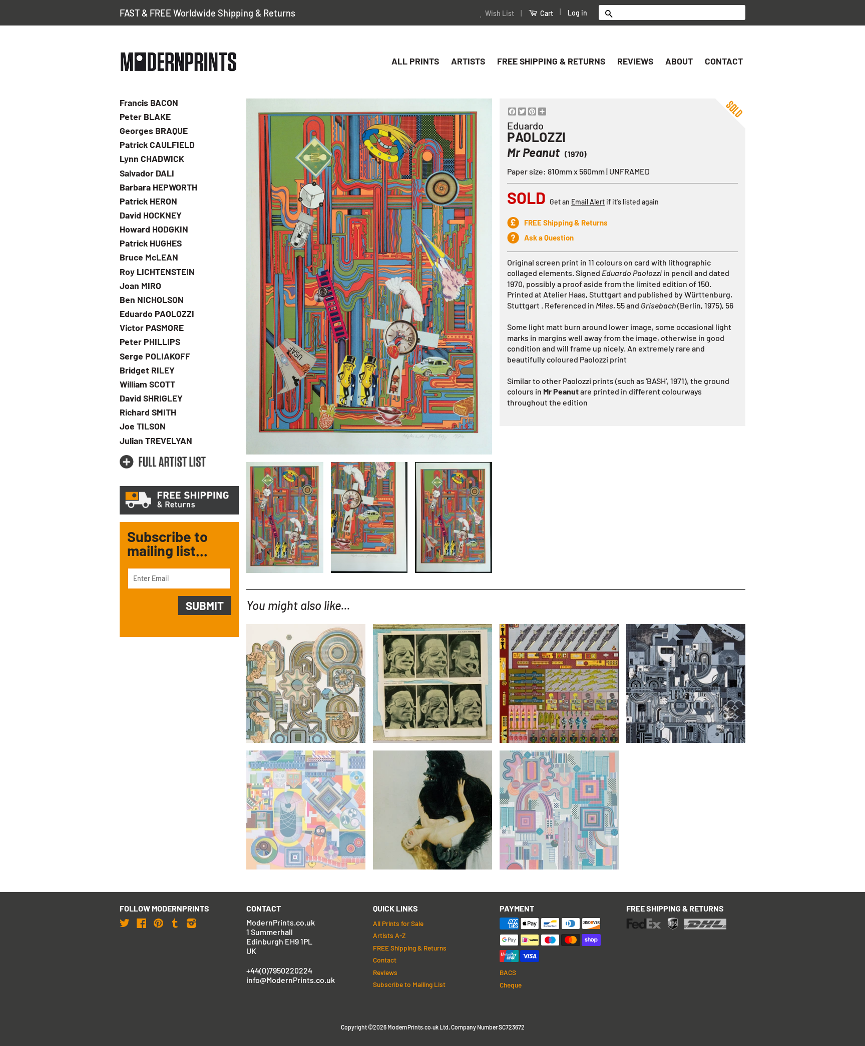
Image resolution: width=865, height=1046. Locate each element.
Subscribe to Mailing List (409, 984)
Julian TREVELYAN (156, 440)
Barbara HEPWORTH (158, 187)
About (679, 61)
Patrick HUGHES (151, 243)
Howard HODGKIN (154, 229)
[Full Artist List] (163, 461)
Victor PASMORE (152, 327)
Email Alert (588, 202)
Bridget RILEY (147, 370)
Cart (546, 13)
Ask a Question (549, 237)
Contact (724, 61)
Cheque (511, 984)
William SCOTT (147, 384)
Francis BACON (149, 102)
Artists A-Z (389, 935)
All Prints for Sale (398, 923)
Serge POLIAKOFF (155, 356)
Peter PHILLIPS (150, 341)
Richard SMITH (148, 412)
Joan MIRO (140, 285)
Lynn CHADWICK (152, 158)
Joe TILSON (143, 426)
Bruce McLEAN (149, 257)
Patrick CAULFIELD (157, 144)
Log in (577, 12)
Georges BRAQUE (154, 130)
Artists (468, 61)
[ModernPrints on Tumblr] (175, 923)
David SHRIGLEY (151, 398)
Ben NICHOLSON (152, 299)
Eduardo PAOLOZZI (157, 313)
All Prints (415, 61)
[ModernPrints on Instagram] (191, 923)
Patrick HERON (148, 201)
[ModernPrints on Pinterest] (158, 923)
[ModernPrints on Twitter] (125, 923)
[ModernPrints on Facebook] (141, 923)
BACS (508, 972)
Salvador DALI (147, 173)
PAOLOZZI (536, 137)
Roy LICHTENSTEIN (157, 271)
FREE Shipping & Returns (551, 61)
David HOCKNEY (151, 215)
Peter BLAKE (145, 116)
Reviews (635, 61)
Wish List (499, 13)
